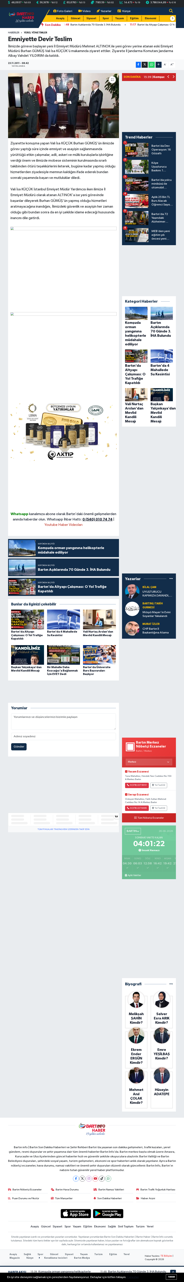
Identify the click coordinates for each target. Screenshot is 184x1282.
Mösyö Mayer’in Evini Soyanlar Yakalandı (156, 614)
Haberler (13, 32)
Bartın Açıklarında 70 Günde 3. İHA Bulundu (137, 1271)
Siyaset (91, 18)
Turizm (140, 1226)
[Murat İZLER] (132, 628)
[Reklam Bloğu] (63, 431)
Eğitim (134, 18)
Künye (126, 11)
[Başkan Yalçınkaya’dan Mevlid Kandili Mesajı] (27, 654)
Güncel (75, 18)
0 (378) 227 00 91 (138, 785)
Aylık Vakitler (134, 875)
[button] (172, 18)
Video (86, 11)
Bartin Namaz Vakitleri (111, 1189)
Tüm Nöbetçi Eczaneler (150, 818)
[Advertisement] (63, 486)
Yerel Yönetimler (35, 32)
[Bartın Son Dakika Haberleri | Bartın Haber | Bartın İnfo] (21, 17)
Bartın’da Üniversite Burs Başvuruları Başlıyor (97, 670)
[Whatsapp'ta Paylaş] (151, 65)
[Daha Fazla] (159, 65)
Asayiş (60, 18)
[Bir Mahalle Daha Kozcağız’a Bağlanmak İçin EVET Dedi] (63, 654)
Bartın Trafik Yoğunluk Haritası (158, 1189)
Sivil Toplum (126, 1226)
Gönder (19, 746)
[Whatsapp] (108, 1179)
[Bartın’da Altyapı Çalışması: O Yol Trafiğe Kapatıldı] (27, 619)
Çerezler (133, 1277)
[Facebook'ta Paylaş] (138, 65)
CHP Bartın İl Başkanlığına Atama (155, 630)
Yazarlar (106, 11)
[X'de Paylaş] (145, 65)
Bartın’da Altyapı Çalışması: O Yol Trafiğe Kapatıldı (27, 635)
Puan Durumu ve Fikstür (25, 1198)
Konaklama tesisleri (55, 1258)
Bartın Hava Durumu (67, 1189)
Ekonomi (150, 18)
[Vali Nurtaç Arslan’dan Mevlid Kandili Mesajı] (99, 619)
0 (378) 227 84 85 (138, 808)
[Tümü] (171, 578)
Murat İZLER (151, 624)
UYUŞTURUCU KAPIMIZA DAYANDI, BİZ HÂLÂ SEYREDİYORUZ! (155, 594)
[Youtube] (95, 1179)
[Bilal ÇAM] (132, 591)
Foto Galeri (64, 11)
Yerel (150, 1226)
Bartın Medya (82, 1258)
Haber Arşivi (148, 1198)
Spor (106, 18)
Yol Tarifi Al (160, 785)
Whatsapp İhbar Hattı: (79, 519)
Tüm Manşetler (64, 1198)
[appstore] (76, 1213)
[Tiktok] (102, 1179)
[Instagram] (89, 1179)
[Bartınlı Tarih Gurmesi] (132, 608)
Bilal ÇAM (149, 587)
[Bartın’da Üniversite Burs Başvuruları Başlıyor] (99, 654)
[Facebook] (76, 1179)
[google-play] (108, 1213)
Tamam (171, 1277)
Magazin (15, 1258)
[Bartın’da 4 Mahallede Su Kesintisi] (63, 619)
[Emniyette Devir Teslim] (63, 105)
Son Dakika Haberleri (109, 1198)
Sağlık (112, 1226)
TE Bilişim (166, 1256)
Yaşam (119, 18)
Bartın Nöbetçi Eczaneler (27, 1189)
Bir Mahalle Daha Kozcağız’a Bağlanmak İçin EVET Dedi (62, 670)
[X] (82, 1179)
